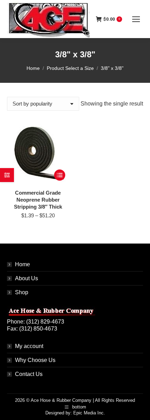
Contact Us (29, 374)
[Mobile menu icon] (136, 19)
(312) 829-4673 (45, 322)
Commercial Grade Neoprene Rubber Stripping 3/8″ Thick (38, 200)
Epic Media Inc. (89, 412)
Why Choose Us (35, 360)
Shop (21, 292)
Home (22, 264)
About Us (26, 278)
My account (29, 346)
